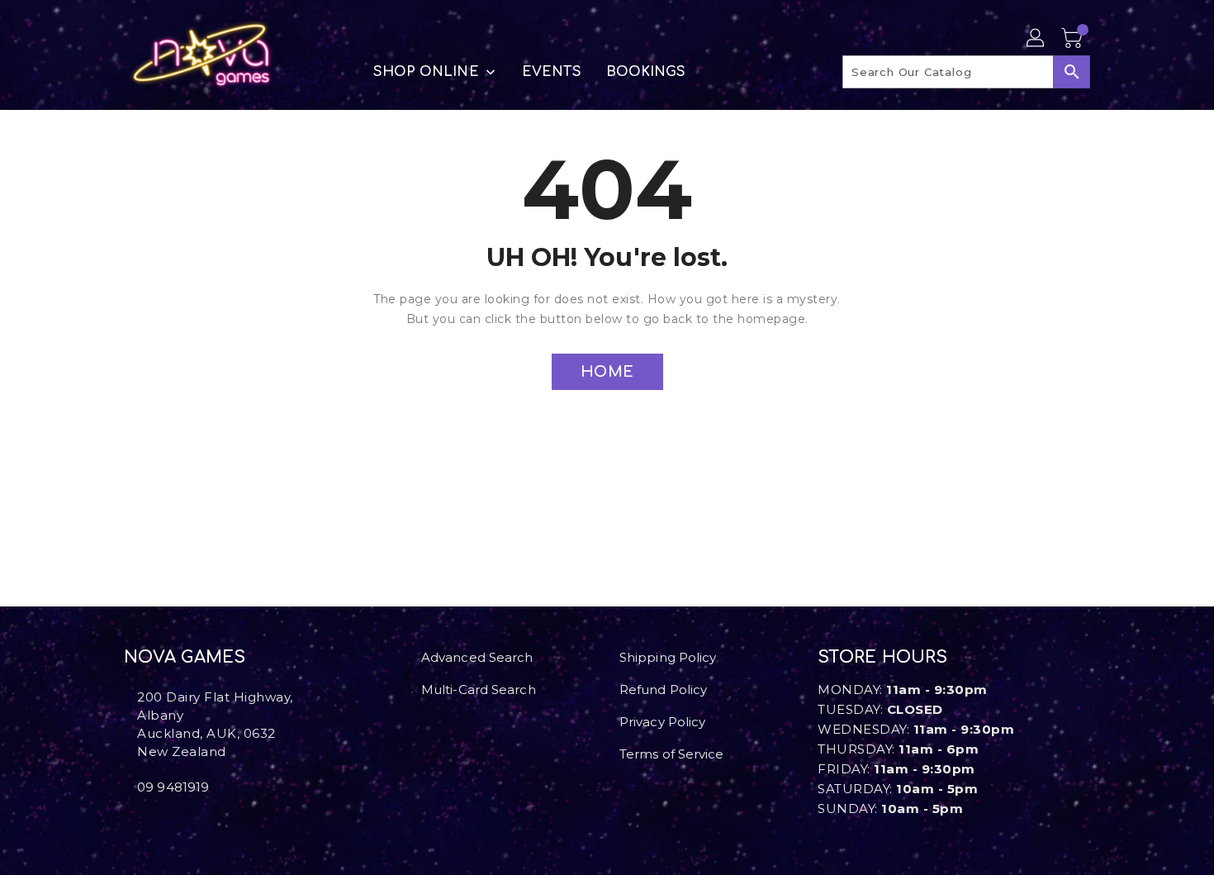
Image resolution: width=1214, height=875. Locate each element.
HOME (607, 372)
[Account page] (1036, 38)
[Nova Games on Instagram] (142, 824)
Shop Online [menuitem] (426, 71)
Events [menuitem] (551, 71)
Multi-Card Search (478, 689)
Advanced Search (477, 657)
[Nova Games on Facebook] (129, 824)
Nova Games (184, 657)
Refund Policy (663, 689)
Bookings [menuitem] (646, 71)
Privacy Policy (662, 722)
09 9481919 (173, 787)
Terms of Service (671, 754)
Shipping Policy (668, 657)
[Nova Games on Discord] (155, 824)
